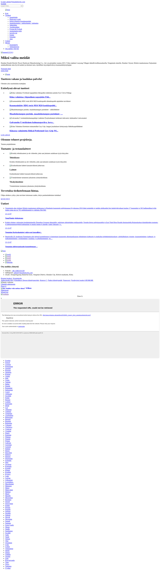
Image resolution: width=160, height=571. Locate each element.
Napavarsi (66, 280)
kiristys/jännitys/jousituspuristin (20, 21)
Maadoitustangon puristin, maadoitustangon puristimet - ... (36, 114)
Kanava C (43, 280)
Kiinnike (13, 37)
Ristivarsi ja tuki (15, 19)
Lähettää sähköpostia (8, 284)
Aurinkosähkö (14, 27)
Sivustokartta (17, 278)
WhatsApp (4, 292)
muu (11, 39)
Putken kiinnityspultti (55, 280)
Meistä (7, 43)
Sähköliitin (13, 25)
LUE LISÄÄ (5, 135)
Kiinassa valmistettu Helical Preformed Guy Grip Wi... (34, 131)
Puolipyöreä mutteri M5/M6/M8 (82, 280)
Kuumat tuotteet (6, 278)
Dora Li (3, 286)
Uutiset (7, 41)
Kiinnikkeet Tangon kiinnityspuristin (26, 280)
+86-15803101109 (18, 271)
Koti (6, 13)
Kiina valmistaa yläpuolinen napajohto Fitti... (30, 97)
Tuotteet (8, 15)
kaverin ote (13, 33)
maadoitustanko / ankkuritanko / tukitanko (24, 23)
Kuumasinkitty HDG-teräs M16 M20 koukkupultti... (33, 105)
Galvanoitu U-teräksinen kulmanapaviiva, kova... (32, 122)
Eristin (12, 35)
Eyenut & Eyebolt (16, 29)
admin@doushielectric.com (23, 273)
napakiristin (14, 17)
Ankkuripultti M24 (7, 280)
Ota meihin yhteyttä (12, 49)
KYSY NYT (5, 199)
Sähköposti (4, 290)
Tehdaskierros (14, 47)
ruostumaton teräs (16, 31)
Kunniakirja (14, 45)
